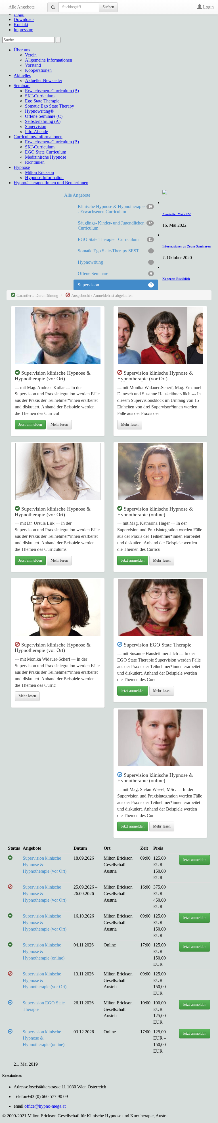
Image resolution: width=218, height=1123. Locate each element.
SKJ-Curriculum (39, 95)
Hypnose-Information (44, 177)
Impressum (23, 29)
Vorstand (33, 65)
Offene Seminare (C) (43, 116)
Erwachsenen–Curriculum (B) (52, 90)
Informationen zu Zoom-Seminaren (186, 246)
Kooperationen (38, 70)
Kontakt (21, 24)
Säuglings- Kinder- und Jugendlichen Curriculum (115, 225)
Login (208, 7)
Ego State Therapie (42, 100)
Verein (31, 55)
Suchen (108, 7)
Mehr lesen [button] (59, 424)
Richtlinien (35, 162)
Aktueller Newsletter (43, 80)
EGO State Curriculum (45, 152)
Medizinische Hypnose (45, 157)
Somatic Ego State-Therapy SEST (115, 250)
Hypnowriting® (39, 111)
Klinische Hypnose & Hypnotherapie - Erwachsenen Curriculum (115, 209)
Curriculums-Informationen (38, 136)
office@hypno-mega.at (45, 1106)
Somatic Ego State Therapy (49, 106)
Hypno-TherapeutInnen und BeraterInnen (51, 182)
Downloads (24, 19)
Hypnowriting (115, 262)
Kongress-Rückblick (176, 278)
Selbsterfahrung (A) (42, 121)
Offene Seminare (115, 273)
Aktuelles (22, 75)
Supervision (35, 126)
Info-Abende (36, 131)
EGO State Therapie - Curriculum (115, 239)
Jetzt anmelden (30, 424)
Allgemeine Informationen (48, 60)
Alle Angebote (22, 7)
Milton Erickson (39, 172)
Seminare (22, 85)
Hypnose (22, 167)
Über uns (22, 49)
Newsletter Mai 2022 (176, 214)
